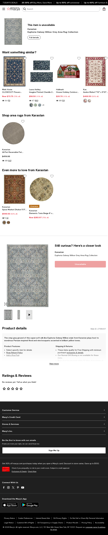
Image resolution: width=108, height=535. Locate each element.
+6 (43, 105)
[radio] (31, 105)
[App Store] (10, 505)
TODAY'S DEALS (10, 3)
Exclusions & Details (19, 471)
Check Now (32, 471)
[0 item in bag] (104, 9)
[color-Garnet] (8, 222)
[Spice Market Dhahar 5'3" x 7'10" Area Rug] (14, 189)
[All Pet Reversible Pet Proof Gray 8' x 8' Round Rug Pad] (13, 133)
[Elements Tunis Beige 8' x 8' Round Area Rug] (41, 189)
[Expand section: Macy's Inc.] (54, 431)
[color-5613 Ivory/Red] (85, 100)
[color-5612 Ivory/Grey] (89, 100)
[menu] (3, 9)
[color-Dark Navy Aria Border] (31, 105)
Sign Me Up (54, 450)
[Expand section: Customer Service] (54, 410)
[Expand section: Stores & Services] (54, 424)
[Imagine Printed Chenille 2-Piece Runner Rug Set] (41, 71)
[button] (27, 282)
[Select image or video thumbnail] (8, 315)
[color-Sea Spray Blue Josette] (39, 105)
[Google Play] (30, 505)
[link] (14, 95)
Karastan (32, 29)
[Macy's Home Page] (13, 9)
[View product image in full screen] (5, 304)
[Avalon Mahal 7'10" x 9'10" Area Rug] (95, 71)
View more (54, 364)
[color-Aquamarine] (4, 222)
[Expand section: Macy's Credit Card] (54, 417)
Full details (34, 37)
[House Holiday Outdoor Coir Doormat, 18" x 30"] (68, 71)
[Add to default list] (24, 58)
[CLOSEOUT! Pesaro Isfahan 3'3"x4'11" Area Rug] (14, 71)
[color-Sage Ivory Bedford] (35, 105)
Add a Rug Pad (12, 355)
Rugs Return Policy (14, 353)
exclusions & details (75, 353)
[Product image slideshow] (27, 276)
